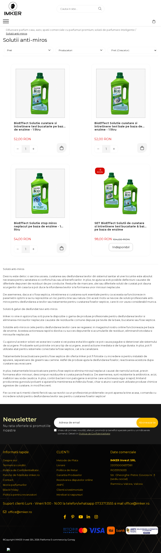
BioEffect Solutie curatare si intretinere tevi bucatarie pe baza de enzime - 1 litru (39, 127)
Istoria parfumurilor (15, 484)
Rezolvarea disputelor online (75, 479)
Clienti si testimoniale (70, 489)
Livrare (61, 465)
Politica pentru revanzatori (20, 494)
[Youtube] (80, 517)
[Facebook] (65, 517)
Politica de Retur (67, 470)
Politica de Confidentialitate (94, 433)
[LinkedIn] (88, 517)
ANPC (60, 484)
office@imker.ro (19, 512)
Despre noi (10, 460)
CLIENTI (63, 452)
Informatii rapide (16, 452)
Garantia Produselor (69, 475)
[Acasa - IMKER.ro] (27, 9)
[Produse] (6, 22)
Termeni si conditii (14, 465)
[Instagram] (96, 517)
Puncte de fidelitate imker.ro (21, 475)
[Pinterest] (73, 517)
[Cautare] (99, 9)
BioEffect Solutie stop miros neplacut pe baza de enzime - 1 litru (37, 227)
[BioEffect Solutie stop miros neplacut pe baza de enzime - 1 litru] (40, 193)
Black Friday (10, 489)
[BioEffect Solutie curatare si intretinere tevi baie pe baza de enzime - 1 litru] (120, 93)
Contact (8, 479)
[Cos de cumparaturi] (154, 21)
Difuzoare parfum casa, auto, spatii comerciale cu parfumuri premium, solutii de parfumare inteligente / (71, 29)
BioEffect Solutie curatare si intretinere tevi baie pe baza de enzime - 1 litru (118, 127)
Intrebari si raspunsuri (70, 494)
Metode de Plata (67, 460)
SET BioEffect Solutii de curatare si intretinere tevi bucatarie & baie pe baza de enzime (120, 227)
